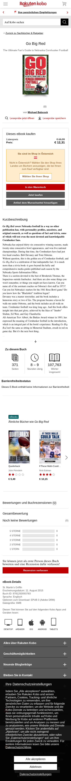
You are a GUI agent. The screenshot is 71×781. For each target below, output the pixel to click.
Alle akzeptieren (35, 759)
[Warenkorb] (64, 4)
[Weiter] (66, 457)
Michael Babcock (38, 112)
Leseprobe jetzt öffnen (22, 118)
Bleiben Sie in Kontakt (17, 675)
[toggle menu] (5, 4)
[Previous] (3, 12)
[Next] (67, 12)
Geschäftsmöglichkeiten (19, 653)
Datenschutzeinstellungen (36, 774)
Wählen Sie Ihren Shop (35, 176)
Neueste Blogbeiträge (17, 664)
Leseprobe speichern (54, 118)
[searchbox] (35, 22)
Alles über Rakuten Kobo (19, 643)
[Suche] (64, 22)
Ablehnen (36, 766)
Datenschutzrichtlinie (18, 747)
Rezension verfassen (35, 570)
